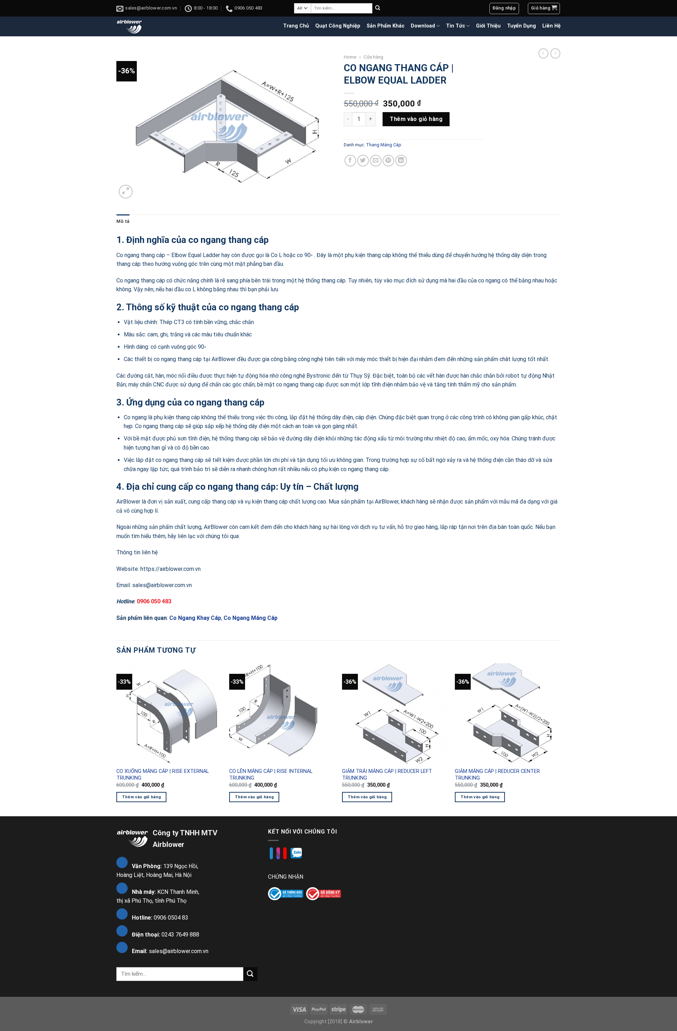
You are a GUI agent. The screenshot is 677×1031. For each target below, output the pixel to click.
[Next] (560, 739)
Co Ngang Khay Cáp (195, 618)
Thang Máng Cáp (383, 144)
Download (423, 26)
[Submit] (377, 8)
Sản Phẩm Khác (385, 26)
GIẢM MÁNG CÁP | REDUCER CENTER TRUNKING (497, 774)
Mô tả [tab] (122, 221)
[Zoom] (126, 192)
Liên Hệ (551, 26)
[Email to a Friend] (376, 160)
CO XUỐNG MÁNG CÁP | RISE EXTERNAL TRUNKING (162, 774)
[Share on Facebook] (350, 160)
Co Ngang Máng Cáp (250, 618)
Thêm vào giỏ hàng (416, 119)
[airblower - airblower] (129, 26)
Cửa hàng (373, 57)
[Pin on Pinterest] (388, 160)
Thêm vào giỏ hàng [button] (141, 796)
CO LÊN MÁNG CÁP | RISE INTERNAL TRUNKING (270, 774)
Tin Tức (455, 26)
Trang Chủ (296, 26)
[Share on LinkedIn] (401, 160)
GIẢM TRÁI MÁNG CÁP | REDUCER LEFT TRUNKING (387, 774)
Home (350, 57)
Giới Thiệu (488, 26)
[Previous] (116, 739)
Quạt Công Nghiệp (337, 26)
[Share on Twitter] (363, 160)
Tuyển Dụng (521, 26)
